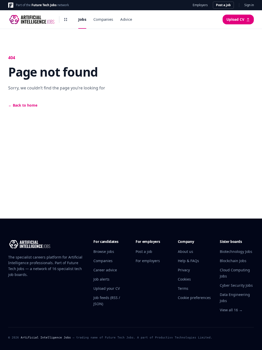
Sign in (249, 5)
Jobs (82, 19)
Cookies (184, 279)
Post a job (223, 5)
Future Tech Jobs (44, 5)
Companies (103, 19)
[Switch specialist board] (65, 19)
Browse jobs (103, 251)
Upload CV (235, 19)
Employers (200, 5)
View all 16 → (231, 309)
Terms (183, 288)
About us (185, 251)
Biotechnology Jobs (236, 251)
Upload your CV (106, 288)
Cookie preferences (194, 297)
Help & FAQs (188, 260)
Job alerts (101, 279)
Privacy (184, 269)
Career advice (105, 269)
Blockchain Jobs (233, 260)
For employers (148, 260)
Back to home (22, 105)
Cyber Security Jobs (236, 285)
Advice (126, 19)
